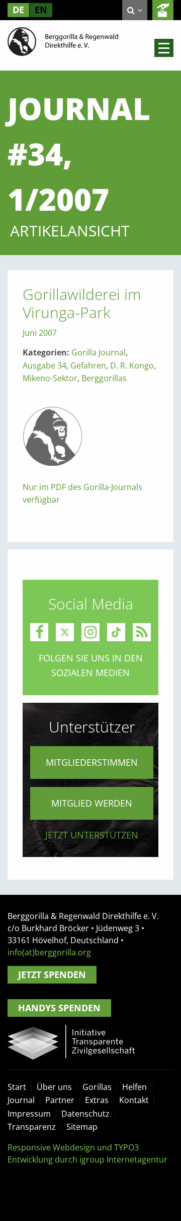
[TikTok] (116, 632)
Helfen (134, 1086)
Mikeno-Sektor (50, 378)
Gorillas (97, 1086)
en (41, 10)
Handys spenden (59, 1008)
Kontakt (134, 1100)
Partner (59, 1100)
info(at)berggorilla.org (49, 952)
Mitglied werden (91, 803)
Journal (21, 1100)
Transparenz (32, 1126)
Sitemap (82, 1126)
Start (17, 1086)
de (18, 10)
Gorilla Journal (98, 352)
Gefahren (88, 365)
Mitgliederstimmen (92, 762)
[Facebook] (39, 632)
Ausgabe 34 (44, 365)
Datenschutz (85, 1113)
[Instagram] (90, 632)
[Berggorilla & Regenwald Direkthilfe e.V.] (63, 40)
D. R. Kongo (132, 365)
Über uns (54, 1086)
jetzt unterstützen (91, 835)
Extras (97, 1100)
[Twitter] (65, 632)
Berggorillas (104, 378)
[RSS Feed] (142, 632)
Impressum (29, 1113)
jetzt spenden (162, 10)
